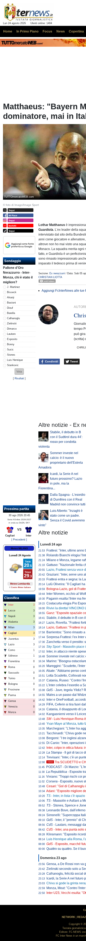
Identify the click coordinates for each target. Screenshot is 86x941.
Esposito (12, 339)
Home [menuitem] (7, 31)
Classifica (11, 598)
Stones (11, 354)
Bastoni (11, 302)
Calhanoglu (13, 318)
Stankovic (13, 365)
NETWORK (68, 917)
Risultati (19, 378)
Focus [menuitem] (47, 31)
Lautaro (11, 333)
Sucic (10, 349)
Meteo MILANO (19, 548)
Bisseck (11, 292)
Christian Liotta (50, 277)
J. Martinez (13, 286)
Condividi (51, 361)
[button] (19, 371)
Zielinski (12, 323)
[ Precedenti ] (19, 539)
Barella (11, 313)
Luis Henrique (15, 359)
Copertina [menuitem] (76, 31)
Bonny (10, 344)
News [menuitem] (60, 31)
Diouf (10, 307)
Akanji (10, 297)
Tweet (73, 361)
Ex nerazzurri (57, 273)
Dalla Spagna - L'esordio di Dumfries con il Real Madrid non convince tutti (67, 499)
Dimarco (12, 328)
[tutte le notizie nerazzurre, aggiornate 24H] (28, 12)
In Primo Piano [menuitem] (27, 31)
